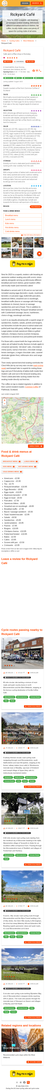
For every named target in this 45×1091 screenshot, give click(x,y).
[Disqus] (22, 595)
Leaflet (40, 442)
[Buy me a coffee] (22, 267)
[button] (24, 418)
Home (3, 41)
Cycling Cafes (14, 41)
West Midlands (28, 41)
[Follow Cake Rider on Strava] (28, 1082)
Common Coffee (31, 387)
